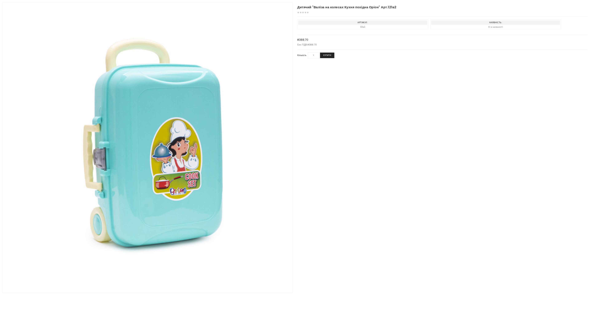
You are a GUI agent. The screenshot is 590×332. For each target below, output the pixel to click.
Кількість (302, 55)
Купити (327, 55)
